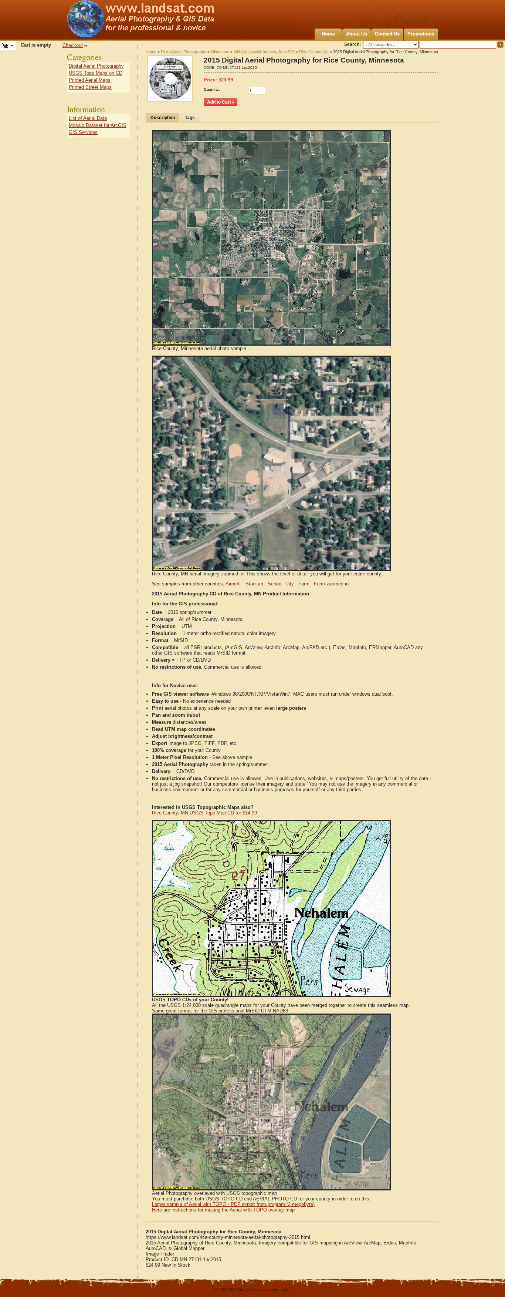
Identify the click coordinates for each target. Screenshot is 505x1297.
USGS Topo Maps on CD (95, 73)
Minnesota (220, 52)
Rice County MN (314, 52)
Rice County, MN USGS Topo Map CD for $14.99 (204, 813)
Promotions (420, 34)
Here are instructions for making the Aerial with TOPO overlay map (223, 1210)
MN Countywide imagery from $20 (264, 52)
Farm (303, 584)
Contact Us (387, 34)
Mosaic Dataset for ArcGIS (97, 125)
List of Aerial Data (88, 118)
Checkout (72, 45)
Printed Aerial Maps (90, 80)
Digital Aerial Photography (183, 52)
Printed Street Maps (90, 87)
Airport (233, 584)
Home (328, 34)
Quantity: (212, 89)
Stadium (254, 584)
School (275, 584)
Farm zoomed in (330, 584)
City (289, 584)
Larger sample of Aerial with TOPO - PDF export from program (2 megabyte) (233, 1204)
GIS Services (83, 132)
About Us (356, 34)
